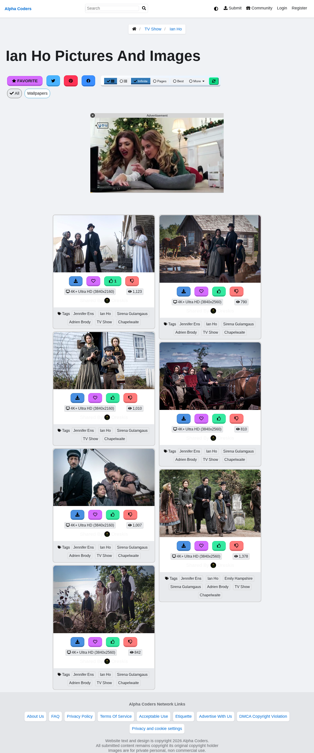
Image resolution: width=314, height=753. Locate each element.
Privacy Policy (80, 716)
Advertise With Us (215, 716)
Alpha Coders (18, 8)
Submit (235, 8)
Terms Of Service (116, 716)
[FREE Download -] (76, 281)
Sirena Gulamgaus (132, 314)
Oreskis (119, 300)
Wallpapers (37, 93)
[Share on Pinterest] (71, 80)
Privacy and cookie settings (157, 728)
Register (299, 8)
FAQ (55, 716)
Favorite (27, 81)
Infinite (143, 81)
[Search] (144, 8)
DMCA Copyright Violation (263, 716)
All (16, 93)
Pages (161, 81)
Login (282, 8)
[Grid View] (110, 81)
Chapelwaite (128, 322)
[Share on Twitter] (53, 80)
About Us (35, 716)
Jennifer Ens (83, 314)
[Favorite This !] (93, 281)
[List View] (123, 81)
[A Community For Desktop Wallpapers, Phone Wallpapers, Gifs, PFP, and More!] (134, 29)
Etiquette (183, 716)
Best (180, 81)
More (197, 81)
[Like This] (113, 398)
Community (261, 8)
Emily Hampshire (239, 578)
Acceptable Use (153, 716)
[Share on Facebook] (88, 80)
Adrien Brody (80, 322)
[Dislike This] (132, 281)
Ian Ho (176, 29)
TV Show (153, 29)
